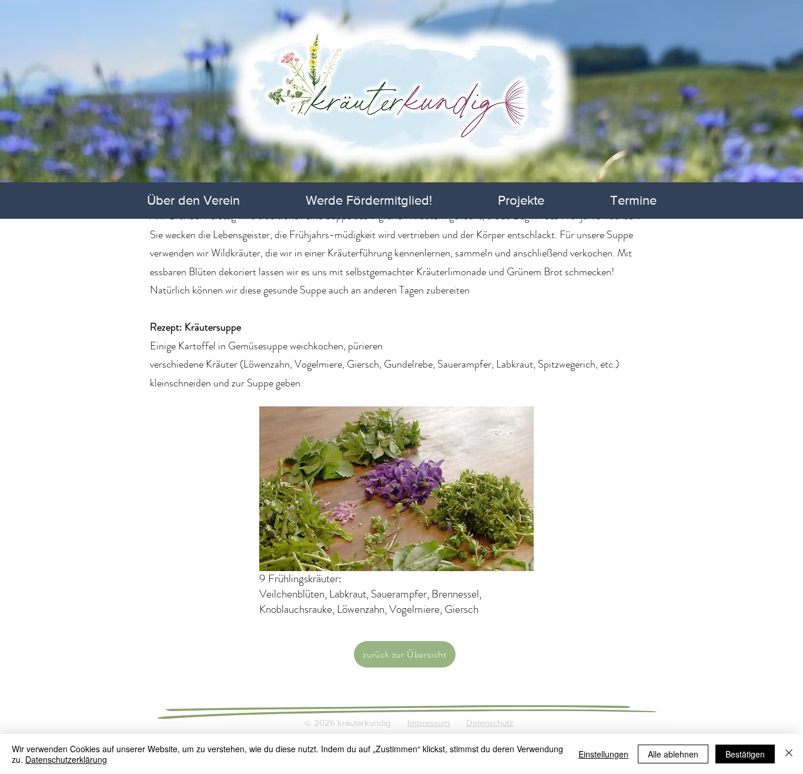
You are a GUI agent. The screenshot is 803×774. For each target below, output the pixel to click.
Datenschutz (489, 723)
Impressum (428, 723)
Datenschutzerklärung (66, 759)
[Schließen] (789, 754)
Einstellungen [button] (603, 754)
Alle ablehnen (673, 754)
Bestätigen (745, 754)
